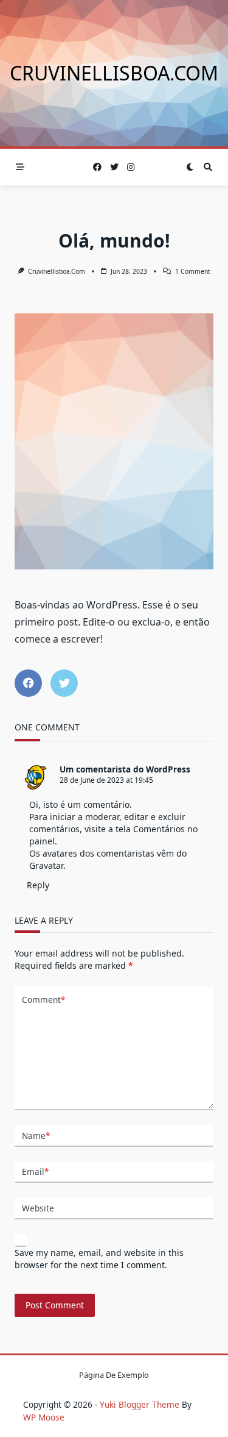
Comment (43, 999)
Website (38, 1208)
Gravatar (46, 865)
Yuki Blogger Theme (139, 1404)
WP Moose (43, 1417)
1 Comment (192, 271)
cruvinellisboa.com (114, 73)
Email (35, 1171)
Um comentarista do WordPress (125, 769)
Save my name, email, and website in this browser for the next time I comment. (99, 1259)
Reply (38, 885)
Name (36, 1135)
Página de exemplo (114, 1375)
